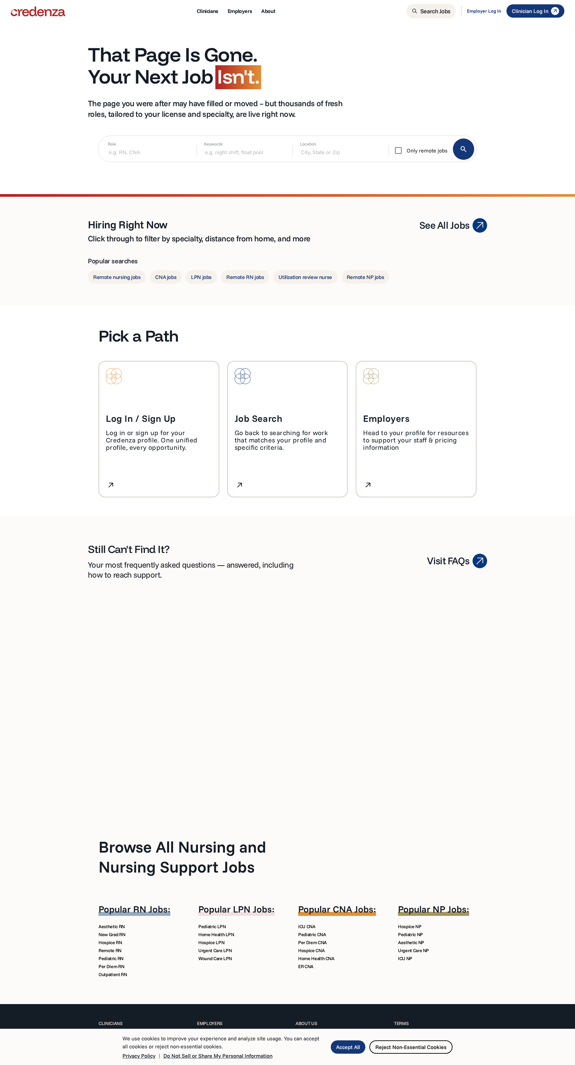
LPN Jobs (252, 909)
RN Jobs (150, 909)
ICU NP (405, 958)
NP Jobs (450, 909)
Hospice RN (110, 942)
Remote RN (109, 950)
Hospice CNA (311, 950)
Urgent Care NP (413, 950)
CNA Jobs (353, 909)
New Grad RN (111, 934)
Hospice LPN (211, 942)
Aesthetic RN (111, 926)
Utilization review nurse (305, 277)
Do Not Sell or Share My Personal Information (218, 1055)
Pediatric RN (110, 958)
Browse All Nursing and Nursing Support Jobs (182, 857)
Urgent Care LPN (215, 950)
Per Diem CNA (312, 942)
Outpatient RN (112, 974)
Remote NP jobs (365, 277)
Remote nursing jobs (116, 277)
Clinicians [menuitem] (207, 11)
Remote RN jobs (245, 277)
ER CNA (305, 966)
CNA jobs (165, 277)
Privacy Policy (138, 1055)
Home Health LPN (216, 934)
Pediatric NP (410, 934)
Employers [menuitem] (240, 11)
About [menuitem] (268, 11)
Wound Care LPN (215, 958)
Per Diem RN (111, 966)
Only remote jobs (427, 150)
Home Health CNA (316, 958)
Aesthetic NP (411, 942)
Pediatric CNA (312, 934)
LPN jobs (201, 277)
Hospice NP (410, 926)
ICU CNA (306, 926)
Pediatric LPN (212, 926)
